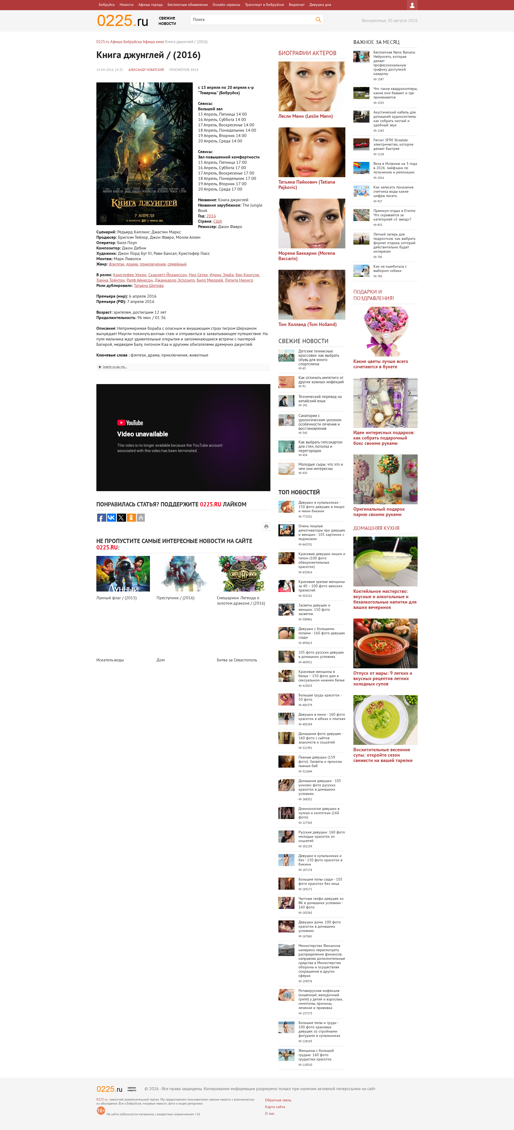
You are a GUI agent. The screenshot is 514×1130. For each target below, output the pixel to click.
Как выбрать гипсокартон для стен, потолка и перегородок (320, 447)
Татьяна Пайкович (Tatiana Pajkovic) (306, 185)
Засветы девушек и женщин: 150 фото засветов (314, 609)
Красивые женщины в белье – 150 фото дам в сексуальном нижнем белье (321, 676)
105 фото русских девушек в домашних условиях (321, 654)
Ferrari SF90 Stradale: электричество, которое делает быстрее (393, 144)
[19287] (311, 152)
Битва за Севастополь (237, 660)
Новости (127, 5)
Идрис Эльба (222, 275)
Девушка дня (320, 5)
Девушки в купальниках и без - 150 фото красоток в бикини (320, 860)
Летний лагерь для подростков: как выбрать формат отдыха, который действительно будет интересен (394, 243)
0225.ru (101, 1100)
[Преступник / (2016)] (183, 573)
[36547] (385, 720)
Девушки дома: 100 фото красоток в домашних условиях (319, 926)
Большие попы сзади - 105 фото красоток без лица (320, 881)
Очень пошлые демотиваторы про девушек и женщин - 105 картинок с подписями (321, 532)
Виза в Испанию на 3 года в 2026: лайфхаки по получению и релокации (395, 168)
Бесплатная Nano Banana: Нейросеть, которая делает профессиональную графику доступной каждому (394, 63)
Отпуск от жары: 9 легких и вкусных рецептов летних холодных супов (382, 678)
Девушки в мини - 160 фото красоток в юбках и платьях (321, 716)
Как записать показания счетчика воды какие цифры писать (393, 191)
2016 (211, 216)
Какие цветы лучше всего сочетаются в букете (380, 364)
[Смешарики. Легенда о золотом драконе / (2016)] (243, 573)
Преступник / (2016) (175, 598)
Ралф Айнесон (140, 280)
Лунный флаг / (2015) (116, 598)
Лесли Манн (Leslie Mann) (305, 116)
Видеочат (297, 5)
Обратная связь (278, 1100)
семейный (177, 264)
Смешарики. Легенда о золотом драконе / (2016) (241, 601)
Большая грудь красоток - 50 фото (320, 697)
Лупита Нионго (239, 280)
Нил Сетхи (198, 275)
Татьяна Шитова (149, 286)
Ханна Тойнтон (110, 280)
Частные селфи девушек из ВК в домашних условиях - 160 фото (320, 903)
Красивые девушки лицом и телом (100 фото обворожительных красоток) (321, 560)
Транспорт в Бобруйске (264, 5)
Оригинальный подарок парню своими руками (379, 512)
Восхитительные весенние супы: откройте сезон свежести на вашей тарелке (383, 755)
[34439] (385, 479)
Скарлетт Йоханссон (167, 275)
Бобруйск (107, 5)
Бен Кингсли (247, 275)
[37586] (385, 643)
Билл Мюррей (210, 280)
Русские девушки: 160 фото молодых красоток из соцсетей (321, 836)
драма (132, 264)
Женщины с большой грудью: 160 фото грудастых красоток (316, 1055)
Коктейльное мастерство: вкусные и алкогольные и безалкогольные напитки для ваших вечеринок (385, 600)
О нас (269, 1114)
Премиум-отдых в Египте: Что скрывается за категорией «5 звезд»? (394, 215)
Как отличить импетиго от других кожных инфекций (321, 380)
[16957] (311, 295)
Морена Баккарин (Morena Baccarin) (306, 256)
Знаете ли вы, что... (115, 367)
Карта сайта (275, 1107)
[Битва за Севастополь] (243, 636)
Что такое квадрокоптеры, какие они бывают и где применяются (395, 93)
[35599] (385, 332)
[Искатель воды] (123, 636)
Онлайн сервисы (226, 5)
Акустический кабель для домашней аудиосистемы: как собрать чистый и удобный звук (395, 119)
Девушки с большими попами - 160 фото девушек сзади (321, 633)
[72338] (311, 86)
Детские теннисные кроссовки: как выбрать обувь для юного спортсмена (318, 358)
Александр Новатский (146, 70)
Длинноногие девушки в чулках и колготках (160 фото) (318, 813)
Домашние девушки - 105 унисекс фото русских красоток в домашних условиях (319, 787)
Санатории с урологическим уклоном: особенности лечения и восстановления (320, 422)
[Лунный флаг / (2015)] (123, 573)
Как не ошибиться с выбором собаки (390, 268)
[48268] (385, 403)
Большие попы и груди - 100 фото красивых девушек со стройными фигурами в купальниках (319, 1029)
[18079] (311, 223)
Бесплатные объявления (188, 5)
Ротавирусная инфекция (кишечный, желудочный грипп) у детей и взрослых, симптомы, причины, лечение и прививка (320, 999)
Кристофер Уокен (129, 275)
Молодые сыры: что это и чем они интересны (320, 467)
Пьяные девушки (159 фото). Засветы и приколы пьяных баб (320, 761)
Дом (161, 660)
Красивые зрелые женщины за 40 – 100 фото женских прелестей (321, 586)
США (217, 221)
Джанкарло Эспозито (175, 280)
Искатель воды (110, 660)
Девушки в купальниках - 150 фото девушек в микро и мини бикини (321, 507)
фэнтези (116, 264)
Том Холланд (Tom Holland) (307, 325)
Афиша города (150, 5)
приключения (153, 264)
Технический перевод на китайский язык (320, 399)
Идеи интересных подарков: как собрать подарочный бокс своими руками (384, 438)
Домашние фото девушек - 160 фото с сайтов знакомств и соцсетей (320, 738)
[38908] (385, 561)
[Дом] (183, 636)
